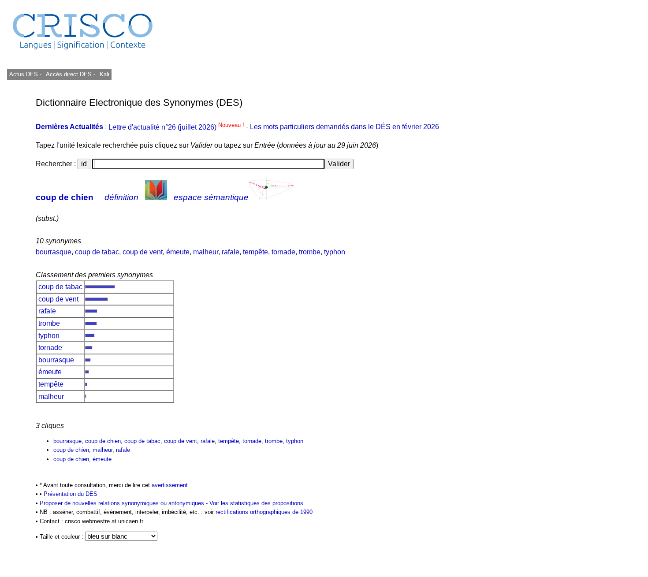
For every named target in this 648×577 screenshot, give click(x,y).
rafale (230, 252)
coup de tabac (97, 252)
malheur (205, 252)
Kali (104, 74)
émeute (178, 252)
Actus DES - (25, 74)
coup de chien (64, 197)
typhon (334, 252)
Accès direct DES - (70, 74)
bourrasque (53, 252)
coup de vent (143, 252)
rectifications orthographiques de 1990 (264, 512)
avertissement (170, 485)
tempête (255, 252)
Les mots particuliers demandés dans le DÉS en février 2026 (344, 127)
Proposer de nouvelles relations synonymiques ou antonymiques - (124, 503)
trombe (309, 252)
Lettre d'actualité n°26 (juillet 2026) (177, 127)
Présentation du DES (70, 494)
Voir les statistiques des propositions (256, 503)
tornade (283, 252)
